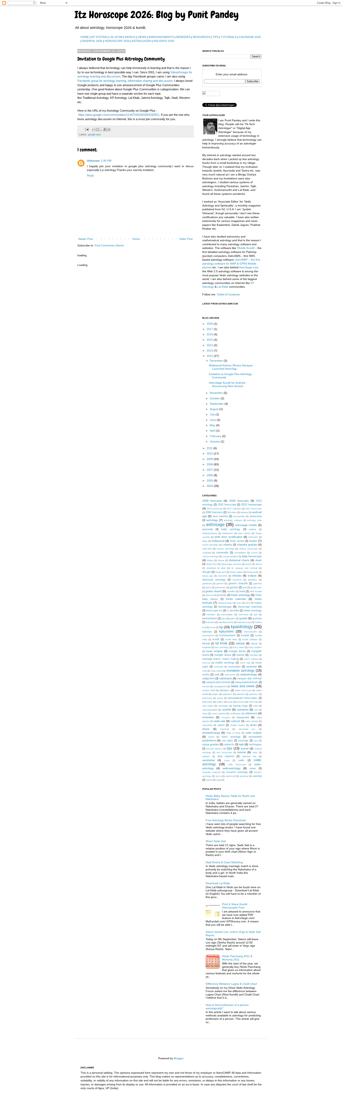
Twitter (221, 294)
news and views (243, 686)
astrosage (215, 524)
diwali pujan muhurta (231, 564)
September (217, 403)
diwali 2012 (211, 564)
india (236, 610)
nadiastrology (248, 674)
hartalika (231, 591)
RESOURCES (201, 37)
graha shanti (213, 591)
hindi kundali (256, 591)
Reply (90, 175)
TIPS (215, 37)
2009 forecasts (239, 500)
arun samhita (220, 516)
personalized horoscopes (242, 698)
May (213, 425)
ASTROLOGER (141, 40)
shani (253, 725)
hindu (223, 595)
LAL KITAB (116, 37)
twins (255, 752)
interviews (243, 614)
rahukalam (223, 706)
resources (243, 717)
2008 (210, 464)
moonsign (218, 666)
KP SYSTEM (99, 37)
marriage (253, 655)
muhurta (251, 666)
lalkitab (240, 643)
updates (206, 756)
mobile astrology (224, 662)
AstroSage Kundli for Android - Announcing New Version (228, 384)
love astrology (222, 647)
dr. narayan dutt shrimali (244, 568)
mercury (206, 663)
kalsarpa (210, 622)
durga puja (207, 576)
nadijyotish (208, 678)
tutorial (241, 752)
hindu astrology (240, 595)
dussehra (222, 576)
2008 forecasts (212, 500)
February (216, 436)
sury (256, 740)
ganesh (219, 583)
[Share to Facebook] (105, 129)
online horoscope (243, 690)
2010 (210, 453)
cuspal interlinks (230, 556)
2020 (210, 323)
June (213, 419)
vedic (241, 760)
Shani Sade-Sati (216, 841)
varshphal (208, 760)
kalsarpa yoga (244, 622)
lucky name (238, 647)
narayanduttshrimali (246, 682)
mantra (240, 655)
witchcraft (230, 776)
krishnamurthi (250, 632)
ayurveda (207, 529)
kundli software (249, 639)
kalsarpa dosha (225, 622)
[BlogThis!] (98, 129)
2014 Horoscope (253, 508)
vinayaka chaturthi (211, 772)
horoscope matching (250, 606)
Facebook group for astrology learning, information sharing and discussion (124, 80)
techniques (255, 744)
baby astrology (230, 529)
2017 (210, 329)
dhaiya (210, 560)
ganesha (257, 583)
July (213, 414)
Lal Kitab (222, 286)
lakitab (206, 643)
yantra (209, 780)
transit (245, 748)
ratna (204, 713)
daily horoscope (252, 556)
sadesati (235, 721)
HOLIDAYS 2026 (163, 40)
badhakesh (227, 533)
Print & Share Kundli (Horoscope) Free (234, 906)
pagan (215, 694)
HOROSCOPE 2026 (117, 40)
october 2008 (208, 690)
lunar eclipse (214, 651)
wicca (218, 776)
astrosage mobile (246, 525)
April (213, 430)
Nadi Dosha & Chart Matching (224, 862)
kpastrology (242, 626)
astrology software (233, 520)
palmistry (253, 694)
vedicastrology (231, 768)
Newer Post (85, 238)
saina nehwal (251, 721)
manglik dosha (222, 655)
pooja (230, 702)
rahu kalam (207, 706)
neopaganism (220, 686)
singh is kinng (233, 733)
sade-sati (219, 721)
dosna (259, 564)
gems (208, 587)
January (215, 441)
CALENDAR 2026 (250, 37)
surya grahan (210, 744)
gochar (234, 587)
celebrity (227, 544)
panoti (220, 698)
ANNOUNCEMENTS (161, 37)
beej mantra (244, 533)
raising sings (240, 705)
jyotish (243, 618)
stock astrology (231, 736)
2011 (210, 448)
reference (251, 713)
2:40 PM (106, 160)
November (217, 392)
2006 (210, 475)
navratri (206, 686)
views (252, 768)
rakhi (255, 706)
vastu (227, 760)
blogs (204, 541)
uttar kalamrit (225, 756)
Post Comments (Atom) (109, 245)
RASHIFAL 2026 (92, 40)
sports (211, 737)
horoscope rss (214, 610)
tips (229, 748)
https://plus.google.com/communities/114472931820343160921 (118, 114)
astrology (212, 520)
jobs (223, 618)
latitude (254, 643)
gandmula (207, 583)
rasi (256, 710)
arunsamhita (239, 516)
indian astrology (253, 610)
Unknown (93, 160)
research (225, 717)
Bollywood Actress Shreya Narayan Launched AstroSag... (231, 367)
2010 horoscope (227, 504)
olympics (224, 690)
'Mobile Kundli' (246, 248)
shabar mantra (237, 725)
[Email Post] (86, 129)
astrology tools (254, 520)
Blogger (178, 1058)
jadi (255, 614)
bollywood (218, 540)
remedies (208, 717)
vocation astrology (237, 772)
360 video (232, 512)
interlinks (211, 614)
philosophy (207, 702)
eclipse (252, 575)
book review (237, 541)
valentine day (249, 756)
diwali (258, 560)
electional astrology (214, 579)
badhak (252, 529)
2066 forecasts (214, 512)
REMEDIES (183, 37)
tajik (241, 744)
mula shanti (216, 671)
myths (205, 674)
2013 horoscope (214, 508)
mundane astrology (240, 670)
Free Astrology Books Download (226, 820)
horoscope (225, 606)
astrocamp (256, 516)
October (215, 398)
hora (248, 603)
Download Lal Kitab (218, 883)
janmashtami (209, 618)
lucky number (255, 647)
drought (206, 572)
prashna (241, 702)
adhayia (244, 512)
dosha (248, 564)
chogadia (206, 552)
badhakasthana (209, 533)
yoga (218, 780)
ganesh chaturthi (238, 583)
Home (136, 238)
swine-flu (229, 744)
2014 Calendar (234, 508)
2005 (210, 480)
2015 (210, 339)
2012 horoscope (251, 504)
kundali (245, 635)
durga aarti (220, 572)
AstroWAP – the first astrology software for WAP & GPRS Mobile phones (231, 263)
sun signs (227, 740)
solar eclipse (253, 732)
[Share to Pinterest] (109, 129)
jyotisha (257, 618)
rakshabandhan (209, 710)
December (217, 360)
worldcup (244, 776)
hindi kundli (211, 595)
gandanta (252, 580)
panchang (207, 698)
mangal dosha (237, 651)
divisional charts (239, 560)
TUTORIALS (229, 37)
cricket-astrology (210, 556)
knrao (212, 627)
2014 (210, 345)
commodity (222, 552)
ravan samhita (218, 713)
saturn (220, 725)
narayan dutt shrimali (249, 678)
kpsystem (226, 631)
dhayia (221, 560)
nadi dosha (230, 674)
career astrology (210, 545)
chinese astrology (225, 549)
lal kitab (221, 643)
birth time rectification (228, 536)
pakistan (241, 694)
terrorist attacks (214, 748)
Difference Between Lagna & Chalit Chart (231, 983)
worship (257, 776)
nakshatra (225, 678)
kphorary (207, 631)
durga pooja (252, 572)
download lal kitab (216, 568)
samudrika (207, 725)
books (253, 540)
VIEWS (142, 37)
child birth (207, 549)
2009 (210, 459)
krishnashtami (227, 635)
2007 (210, 469)
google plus (94, 134)
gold (244, 587)
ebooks (236, 575)
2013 (210, 350)
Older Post (186, 238)
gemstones (220, 587)
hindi (242, 591)
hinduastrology (225, 603)
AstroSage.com (248, 267)
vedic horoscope (237, 764)
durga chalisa (236, 572)
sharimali (224, 729)
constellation (240, 552)
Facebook (233, 294)
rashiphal (242, 709)
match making (251, 659)
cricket (254, 552)
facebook (237, 580)
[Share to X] (101, 129)
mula (204, 671)
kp (221, 627)
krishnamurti (208, 635)
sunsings (243, 740)
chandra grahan (247, 544)
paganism (227, 694)
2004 (210, 485)
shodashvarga (211, 732)
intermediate (227, 614)
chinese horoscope (248, 549)
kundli (216, 639)
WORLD (130, 37)
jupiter (232, 618)
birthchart (253, 537)
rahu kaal (253, 702)
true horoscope (224, 752)
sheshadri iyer (247, 729)
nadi (217, 674)
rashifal (226, 709)
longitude (206, 647)
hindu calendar (236, 598)
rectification (235, 713)
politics (220, 702)
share (205, 728)
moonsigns (234, 666)
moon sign (245, 663)
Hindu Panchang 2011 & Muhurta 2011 (237, 958)
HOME (85, 37)
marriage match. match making (220, 659)
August (214, 409)
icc (228, 610)
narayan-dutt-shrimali (218, 682)
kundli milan (231, 639)
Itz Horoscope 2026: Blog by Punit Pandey (157, 14)
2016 (210, 334)
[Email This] (94, 129)
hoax (239, 603)
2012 (210, 355)
